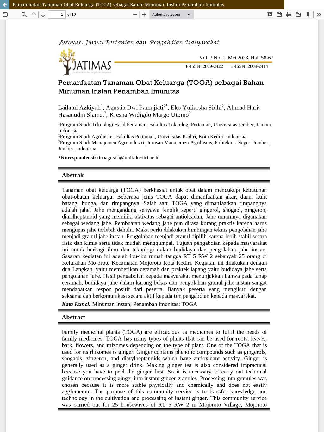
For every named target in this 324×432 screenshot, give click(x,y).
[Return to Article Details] (4, 4)
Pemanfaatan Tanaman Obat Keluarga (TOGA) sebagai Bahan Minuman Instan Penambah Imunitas (118, 5)
